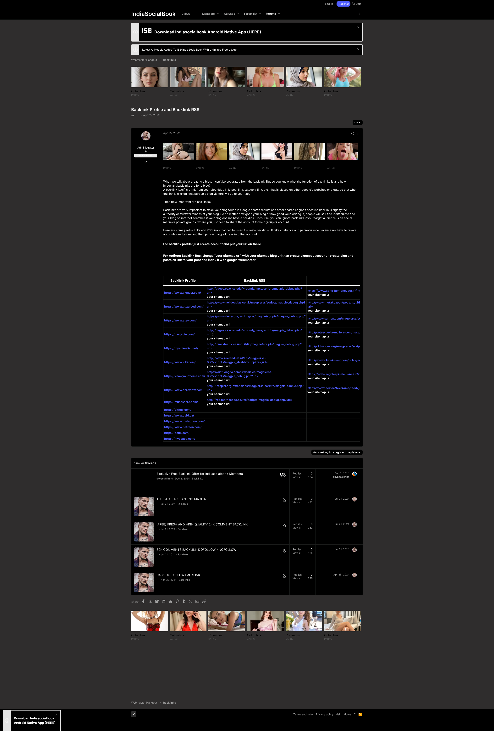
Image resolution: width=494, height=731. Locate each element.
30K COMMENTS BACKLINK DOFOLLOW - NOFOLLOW (196, 550)
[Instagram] (349, 725)
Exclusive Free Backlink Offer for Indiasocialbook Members (199, 474)
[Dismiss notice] (358, 28)
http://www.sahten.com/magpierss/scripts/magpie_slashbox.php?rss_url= (359, 318)
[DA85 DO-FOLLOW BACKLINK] (144, 582)
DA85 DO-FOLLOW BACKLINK (178, 575)
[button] (217, 13)
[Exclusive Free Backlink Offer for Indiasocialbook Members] (144, 481)
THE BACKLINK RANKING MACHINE (182, 499)
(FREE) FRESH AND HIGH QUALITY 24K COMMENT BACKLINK (202, 524)
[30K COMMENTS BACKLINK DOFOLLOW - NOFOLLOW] (144, 557)
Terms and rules (303, 714)
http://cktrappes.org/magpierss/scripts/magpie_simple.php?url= (352, 346)
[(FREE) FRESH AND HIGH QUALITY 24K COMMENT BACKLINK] (144, 531)
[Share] (352, 133)
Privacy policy (324, 714)
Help (339, 714)
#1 (358, 133)
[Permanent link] (262, 244)
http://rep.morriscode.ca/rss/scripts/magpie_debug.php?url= (249, 400)
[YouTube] (361, 725)
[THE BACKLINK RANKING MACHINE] (144, 506)
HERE (254, 32)
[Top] (354, 714)
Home (347, 714)
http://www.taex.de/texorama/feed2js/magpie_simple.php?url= (351, 388)
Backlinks (197, 478)
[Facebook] (343, 725)
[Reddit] (355, 725)
